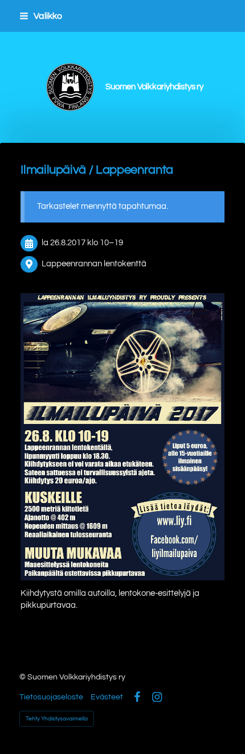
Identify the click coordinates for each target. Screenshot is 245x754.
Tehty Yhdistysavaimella (57, 719)
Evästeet (107, 697)
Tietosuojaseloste (51, 697)
